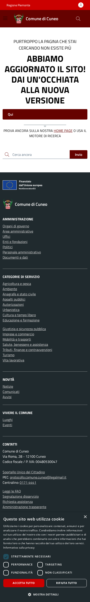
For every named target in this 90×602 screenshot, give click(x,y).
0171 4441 (28, 482)
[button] (45, 594)
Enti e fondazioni (15, 241)
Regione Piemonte (18, 5)
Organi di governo (16, 226)
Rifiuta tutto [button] (66, 583)
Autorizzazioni (13, 304)
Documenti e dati (15, 257)
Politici (8, 247)
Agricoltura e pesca (17, 283)
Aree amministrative (18, 231)
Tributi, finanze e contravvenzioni (27, 349)
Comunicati (11, 391)
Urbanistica (11, 309)
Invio (78, 154)
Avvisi (7, 397)
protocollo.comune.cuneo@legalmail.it (38, 477)
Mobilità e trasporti (17, 339)
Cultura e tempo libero (19, 315)
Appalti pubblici (14, 299)
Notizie (8, 386)
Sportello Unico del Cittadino (24, 472)
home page (63, 130)
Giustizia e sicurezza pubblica (24, 329)
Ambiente (10, 289)
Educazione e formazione (21, 320)
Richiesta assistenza (18, 501)
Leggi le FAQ (12, 491)
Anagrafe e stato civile (19, 294)
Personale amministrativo (22, 252)
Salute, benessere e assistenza (25, 344)
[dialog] (45, 557)
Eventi (7, 425)
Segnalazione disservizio (21, 496)
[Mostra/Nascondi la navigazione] (5, 18)
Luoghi (8, 419)
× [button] (85, 517)
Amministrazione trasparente (24, 507)
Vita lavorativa (13, 360)
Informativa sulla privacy (19, 547)
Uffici (6, 236)
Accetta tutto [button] (24, 583)
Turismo (8, 355)
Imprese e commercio (18, 334)
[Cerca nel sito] (78, 18)
